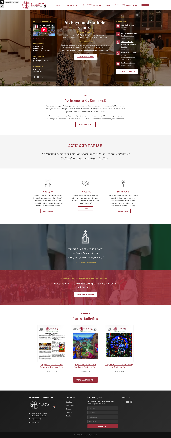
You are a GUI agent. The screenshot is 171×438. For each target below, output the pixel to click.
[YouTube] (38, 77)
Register (68, 409)
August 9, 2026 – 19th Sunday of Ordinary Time (119, 365)
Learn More (48, 211)
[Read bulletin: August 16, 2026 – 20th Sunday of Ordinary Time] (85, 344)
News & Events (131, 5)
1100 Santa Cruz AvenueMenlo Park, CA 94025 (39, 415)
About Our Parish (85, 57)
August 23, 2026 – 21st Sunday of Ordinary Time (51, 365)
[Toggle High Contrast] (2, 2)
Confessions (128, 63)
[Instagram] (42, 77)
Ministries (97, 5)
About (59, 5)
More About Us (85, 124)
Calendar (69, 412)
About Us (69, 402)
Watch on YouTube (39, 38)
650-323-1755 (36, 419)
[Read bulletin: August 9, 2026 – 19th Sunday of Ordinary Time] (119, 344)
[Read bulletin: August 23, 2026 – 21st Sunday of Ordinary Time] (52, 344)
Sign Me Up (102, 426)
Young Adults (120, 5)
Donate (145, 5)
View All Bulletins (85, 380)
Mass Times (70, 405)
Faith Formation (72, 5)
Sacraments (87, 5)
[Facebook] (34, 77)
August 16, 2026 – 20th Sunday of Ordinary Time (85, 365)
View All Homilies (85, 294)
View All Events (127, 71)
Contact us (34, 422)
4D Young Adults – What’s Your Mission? (128, 44)
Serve (108, 5)
